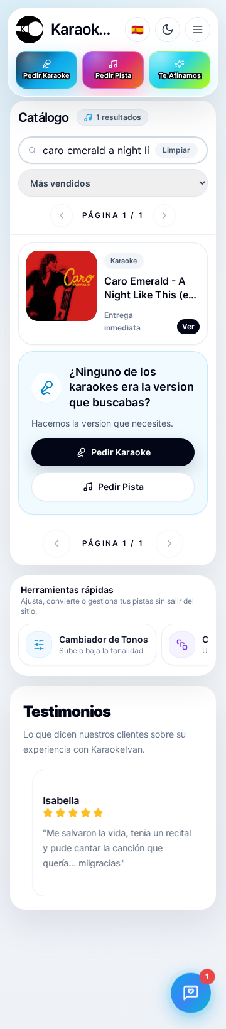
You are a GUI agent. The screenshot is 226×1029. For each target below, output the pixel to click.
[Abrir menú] (197, 29)
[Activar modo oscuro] (167, 29)
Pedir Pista (113, 75)
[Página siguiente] (164, 215)
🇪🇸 (137, 29)
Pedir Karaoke (46, 75)
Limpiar (176, 150)
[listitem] (87, 644)
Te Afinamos (180, 75)
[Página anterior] (61, 215)
